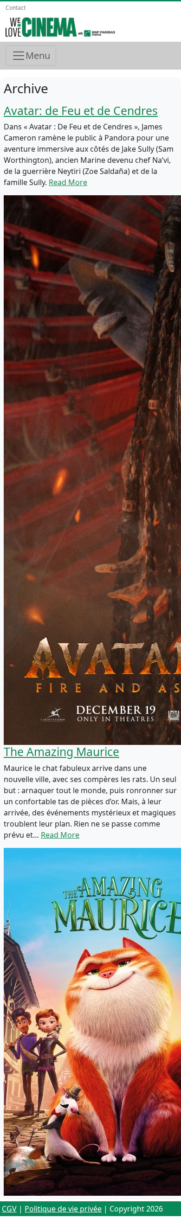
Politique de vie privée (63, 1209)
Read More (68, 182)
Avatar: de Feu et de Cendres (81, 110)
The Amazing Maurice (61, 751)
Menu (38, 55)
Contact (16, 8)
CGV (9, 1209)
